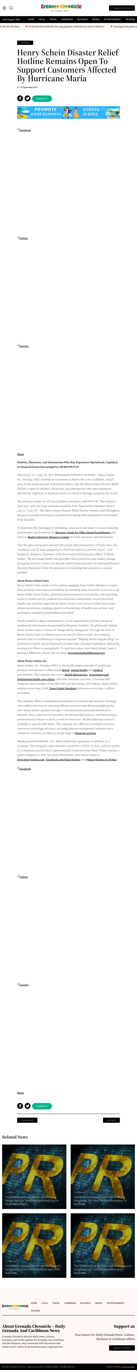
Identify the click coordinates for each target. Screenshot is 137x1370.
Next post (111, 1120)
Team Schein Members (63, 688)
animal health (79, 670)
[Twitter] (68, 287)
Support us (42, 98)
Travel (53, 19)
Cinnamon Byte (128, 1366)
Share (20, 454)
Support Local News (122, 8)
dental (65, 670)
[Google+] (68, 395)
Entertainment (112, 19)
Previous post (27, 1120)
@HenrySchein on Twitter (101, 759)
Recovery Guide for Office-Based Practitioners (83, 532)
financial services (85, 733)
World (96, 19)
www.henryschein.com (31, 759)
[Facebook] (68, 179)
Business (82, 19)
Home (31, 19)
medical (98, 670)
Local (41, 19)
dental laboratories (76, 674)
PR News (130, 19)
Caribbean (67, 19)
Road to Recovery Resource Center (48, 537)
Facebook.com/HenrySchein (63, 759)
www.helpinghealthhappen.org (86, 653)
